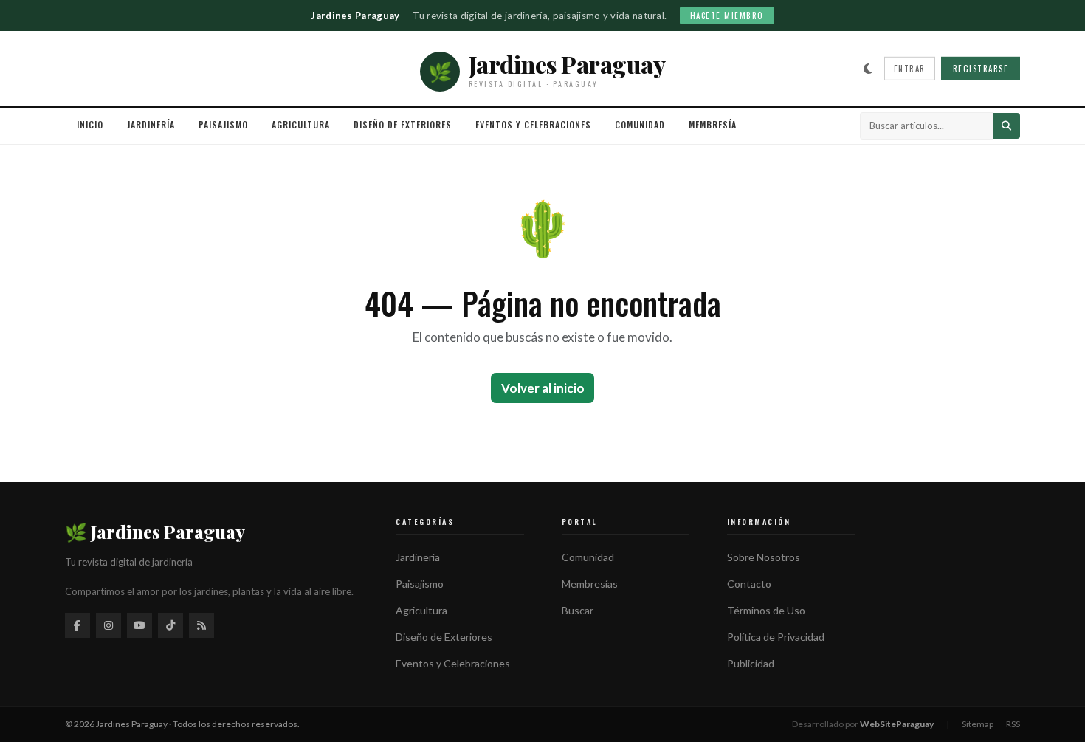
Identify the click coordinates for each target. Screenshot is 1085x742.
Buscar (577, 610)
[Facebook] (77, 625)
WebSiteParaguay (897, 723)
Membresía (713, 124)
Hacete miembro (727, 15)
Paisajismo (223, 124)
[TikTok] (170, 625)
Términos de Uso (766, 610)
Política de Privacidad (775, 637)
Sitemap (977, 723)
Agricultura (301, 124)
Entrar (910, 69)
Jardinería (151, 124)
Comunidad (640, 124)
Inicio (90, 124)
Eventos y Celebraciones (533, 124)
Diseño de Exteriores (403, 124)
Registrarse (981, 69)
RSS (1013, 723)
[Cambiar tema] (868, 68)
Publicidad (750, 663)
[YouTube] (139, 625)
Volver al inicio (543, 388)
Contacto (749, 583)
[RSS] (201, 625)
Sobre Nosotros (763, 557)
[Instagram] (108, 625)
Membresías (590, 583)
